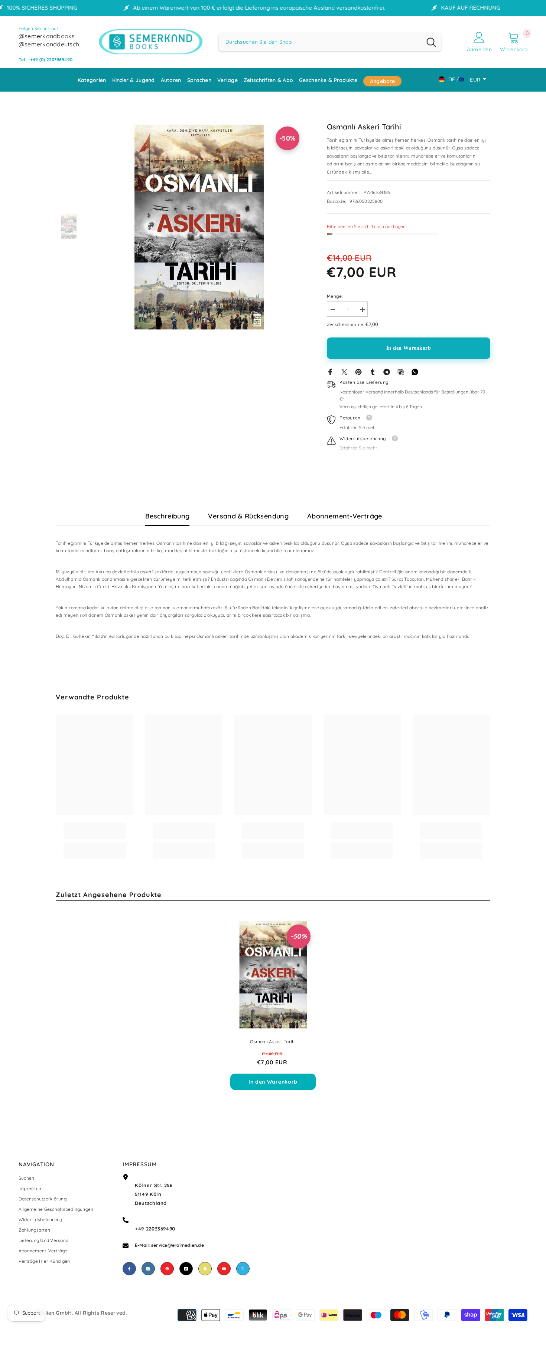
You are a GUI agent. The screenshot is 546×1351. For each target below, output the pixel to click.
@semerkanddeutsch (49, 44)
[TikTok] (186, 1268)
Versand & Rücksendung (248, 516)
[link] (95, 831)
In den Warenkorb (408, 348)
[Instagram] (148, 1268)
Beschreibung (167, 516)
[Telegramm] (386, 371)
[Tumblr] (372, 371)
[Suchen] (330, 42)
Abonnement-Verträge (344, 516)
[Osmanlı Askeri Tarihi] (273, 974)
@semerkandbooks (47, 36)
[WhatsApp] (415, 371)
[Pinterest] (358, 371)
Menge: (335, 296)
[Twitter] (344, 371)
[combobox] (320, 42)
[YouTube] (224, 1268)
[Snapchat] (205, 1268)
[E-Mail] (400, 371)
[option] (199, 227)
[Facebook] (330, 371)
